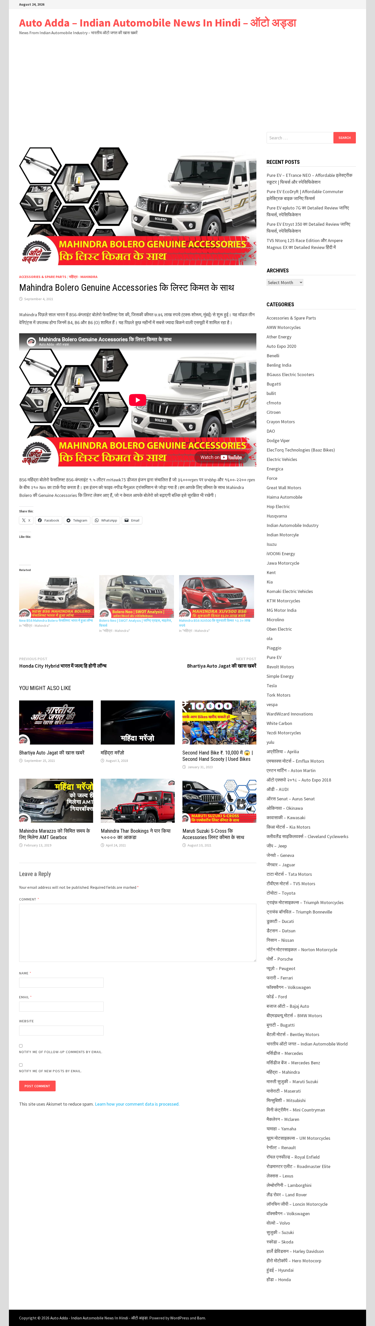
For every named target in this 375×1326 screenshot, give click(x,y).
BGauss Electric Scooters (290, 374)
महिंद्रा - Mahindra (83, 276)
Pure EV (274, 657)
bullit (271, 393)
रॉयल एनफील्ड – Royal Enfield (293, 1157)
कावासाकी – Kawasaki (286, 817)
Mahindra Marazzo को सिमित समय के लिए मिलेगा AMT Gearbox (54, 834)
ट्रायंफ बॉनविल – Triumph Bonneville (299, 912)
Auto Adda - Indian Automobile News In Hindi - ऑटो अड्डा (99, 1317)
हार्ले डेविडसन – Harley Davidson (295, 1251)
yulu (270, 742)
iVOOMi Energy (281, 553)
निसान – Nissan (280, 940)
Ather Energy (279, 337)
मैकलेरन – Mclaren (283, 1119)
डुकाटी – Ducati (280, 921)
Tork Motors (279, 695)
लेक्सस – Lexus (280, 1176)
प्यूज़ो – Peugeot (281, 968)
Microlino (275, 619)
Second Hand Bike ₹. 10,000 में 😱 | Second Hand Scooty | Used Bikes (217, 756)
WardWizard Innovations (290, 714)
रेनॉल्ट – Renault (281, 1147)
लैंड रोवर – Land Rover (287, 1195)
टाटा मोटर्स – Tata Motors (289, 874)
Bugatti (274, 384)
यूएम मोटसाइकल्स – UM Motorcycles (298, 1138)
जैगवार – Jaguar (281, 865)
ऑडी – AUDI (278, 789)
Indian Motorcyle (283, 535)
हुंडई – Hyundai (280, 1270)
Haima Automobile (284, 497)
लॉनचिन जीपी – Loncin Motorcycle (297, 1204)
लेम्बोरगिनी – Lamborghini (289, 1185)
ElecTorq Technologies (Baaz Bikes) (301, 450)
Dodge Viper (278, 440)
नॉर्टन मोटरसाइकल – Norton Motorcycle (302, 949)
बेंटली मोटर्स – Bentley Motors (293, 1034)
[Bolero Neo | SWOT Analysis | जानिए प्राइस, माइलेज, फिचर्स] (136, 596)
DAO (271, 431)
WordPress (179, 1317)
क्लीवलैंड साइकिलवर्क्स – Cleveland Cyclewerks (307, 836)
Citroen (274, 412)
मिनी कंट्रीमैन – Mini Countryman (296, 1110)
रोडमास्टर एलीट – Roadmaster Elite (298, 1166)
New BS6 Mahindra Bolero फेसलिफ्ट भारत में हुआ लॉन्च (56, 620)
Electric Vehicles (282, 459)
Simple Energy (280, 676)
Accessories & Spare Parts (42, 276)
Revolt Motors (280, 667)
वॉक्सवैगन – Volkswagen (288, 1213)
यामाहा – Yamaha (281, 1129)
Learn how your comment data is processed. (137, 1104)
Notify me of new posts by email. (50, 1071)
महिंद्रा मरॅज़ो (112, 753)
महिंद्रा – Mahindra (283, 1072)
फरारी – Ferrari (280, 978)
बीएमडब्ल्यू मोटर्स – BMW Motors (294, 1015)
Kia (270, 582)
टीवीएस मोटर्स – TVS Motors (291, 883)
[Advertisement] (187, 83)
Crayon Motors (281, 422)
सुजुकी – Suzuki (280, 1232)
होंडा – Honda (279, 1279)
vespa (272, 704)
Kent (271, 572)
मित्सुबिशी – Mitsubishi (286, 1100)
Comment (29, 899)
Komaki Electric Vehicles (290, 591)
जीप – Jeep (277, 846)
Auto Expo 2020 (281, 346)
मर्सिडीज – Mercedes (285, 1053)
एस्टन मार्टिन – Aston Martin (291, 770)
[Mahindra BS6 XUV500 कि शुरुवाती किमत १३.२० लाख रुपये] (216, 596)
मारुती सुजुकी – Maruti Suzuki (292, 1081)
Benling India (279, 365)
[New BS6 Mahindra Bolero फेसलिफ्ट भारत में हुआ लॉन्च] (56, 596)
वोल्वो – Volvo (278, 1223)
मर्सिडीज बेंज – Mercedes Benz (293, 1063)
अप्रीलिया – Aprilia (283, 751)
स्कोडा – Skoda (280, 1242)
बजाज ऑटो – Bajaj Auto (288, 1006)
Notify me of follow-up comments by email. (61, 1052)
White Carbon (279, 723)
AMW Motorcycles (284, 327)
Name (25, 973)
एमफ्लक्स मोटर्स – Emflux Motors (295, 761)
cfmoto (274, 403)
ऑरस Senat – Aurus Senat (291, 799)
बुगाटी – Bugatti (281, 1025)
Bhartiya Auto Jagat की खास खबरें (51, 753)
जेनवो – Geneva (280, 855)
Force (272, 478)
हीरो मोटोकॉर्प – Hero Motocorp (294, 1261)
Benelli (273, 356)
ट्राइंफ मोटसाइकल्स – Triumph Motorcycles (305, 902)
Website (26, 1021)
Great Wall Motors (284, 487)
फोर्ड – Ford (277, 997)
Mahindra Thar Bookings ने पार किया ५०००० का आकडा (136, 834)
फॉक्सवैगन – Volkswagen (289, 987)
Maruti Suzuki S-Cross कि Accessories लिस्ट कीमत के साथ (213, 834)
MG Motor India (281, 610)
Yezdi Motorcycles (284, 733)
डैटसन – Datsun (281, 931)
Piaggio (274, 648)
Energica (275, 469)
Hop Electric (278, 506)
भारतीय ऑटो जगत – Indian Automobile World (307, 1044)
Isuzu (272, 544)
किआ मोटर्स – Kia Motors (288, 827)
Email (25, 997)
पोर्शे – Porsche (280, 959)
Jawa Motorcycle (283, 563)
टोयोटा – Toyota (281, 893)
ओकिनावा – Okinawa (285, 808)
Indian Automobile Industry (292, 525)
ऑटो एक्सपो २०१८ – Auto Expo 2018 (299, 780)
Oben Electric (279, 629)
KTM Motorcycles (283, 601)
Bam (201, 1317)
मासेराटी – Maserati (284, 1091)
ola (269, 638)
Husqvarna (277, 516)
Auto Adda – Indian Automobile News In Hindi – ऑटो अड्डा (157, 23)
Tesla (272, 685)
